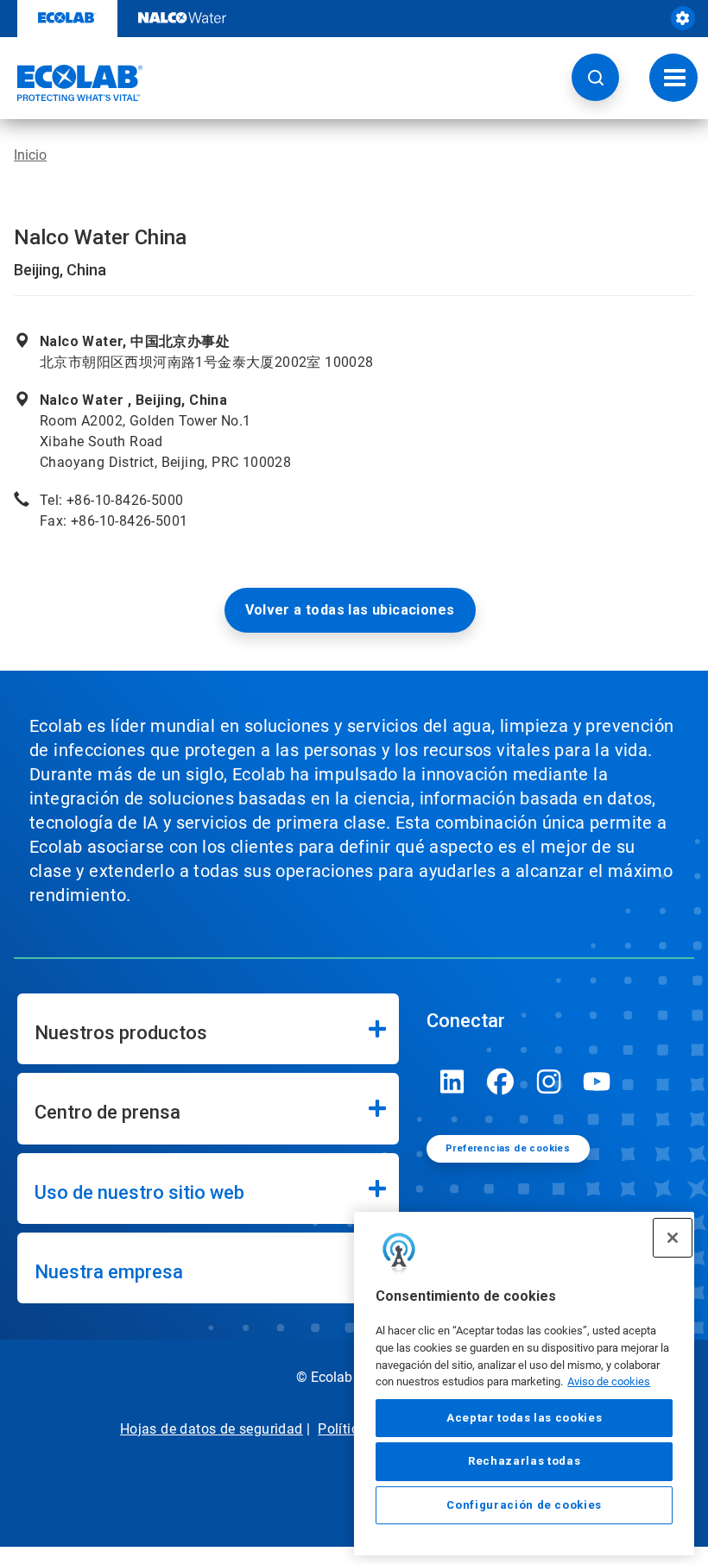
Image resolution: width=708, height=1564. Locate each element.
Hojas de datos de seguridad (211, 1429)
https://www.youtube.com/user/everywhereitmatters (597, 1081)
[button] (595, 77)
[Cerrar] (673, 1238)
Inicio (30, 155)
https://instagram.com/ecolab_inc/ (549, 1081)
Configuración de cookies (524, 1504)
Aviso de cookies (608, 1381)
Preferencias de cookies (508, 1148)
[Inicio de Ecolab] (71, 83)
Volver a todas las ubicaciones (350, 610)
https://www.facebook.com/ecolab (501, 1081)
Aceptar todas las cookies (524, 1417)
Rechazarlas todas (524, 1460)
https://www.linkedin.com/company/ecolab (452, 1081)
